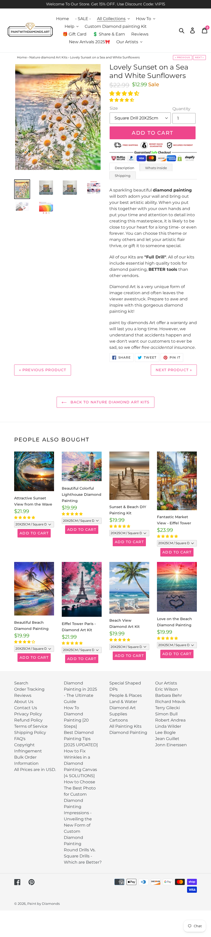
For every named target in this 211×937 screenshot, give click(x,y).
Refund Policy (28, 720)
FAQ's (19, 738)
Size (114, 108)
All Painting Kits (125, 726)
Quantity (181, 108)
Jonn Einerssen (171, 744)
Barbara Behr (168, 695)
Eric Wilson (166, 689)
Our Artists (166, 683)
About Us (23, 701)
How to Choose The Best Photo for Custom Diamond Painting (80, 794)
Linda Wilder (168, 726)
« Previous (182, 57)
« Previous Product (42, 370)
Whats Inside (156, 168)
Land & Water (123, 701)
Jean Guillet (167, 738)
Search (21, 683)
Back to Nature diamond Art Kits (109, 402)
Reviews (22, 695)
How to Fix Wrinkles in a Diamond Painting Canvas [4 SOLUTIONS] (80, 763)
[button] (124, 93)
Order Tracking (29, 689)
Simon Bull (166, 714)
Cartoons (118, 720)
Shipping (122, 175)
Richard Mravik (170, 701)
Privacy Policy (28, 714)
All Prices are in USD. (35, 769)
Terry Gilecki (167, 707)
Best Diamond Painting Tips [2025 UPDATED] (81, 738)
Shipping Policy (30, 732)
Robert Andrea (170, 720)
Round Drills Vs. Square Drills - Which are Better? (83, 856)
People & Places (125, 695)
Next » (199, 57)
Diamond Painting (128, 732)
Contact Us (25, 707)
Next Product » (174, 370)
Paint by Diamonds (43, 903)
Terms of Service (31, 726)
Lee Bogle (165, 732)
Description (124, 168)
